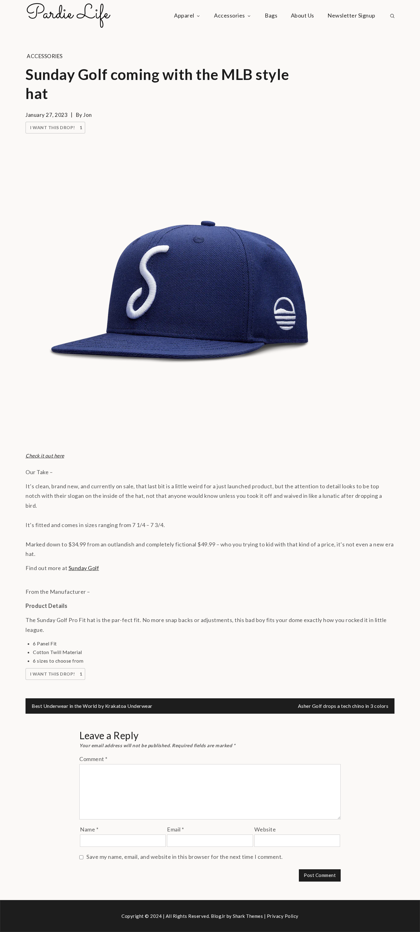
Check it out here (45, 455)
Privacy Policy (283, 916)
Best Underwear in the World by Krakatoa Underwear (92, 706)
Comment (93, 759)
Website (265, 829)
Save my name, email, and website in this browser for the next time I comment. (184, 856)
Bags (271, 15)
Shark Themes (248, 916)
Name (89, 829)
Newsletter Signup (351, 15)
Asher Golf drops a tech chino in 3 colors (343, 706)
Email (175, 829)
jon (87, 115)
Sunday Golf (84, 568)
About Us (302, 15)
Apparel (184, 15)
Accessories (229, 15)
